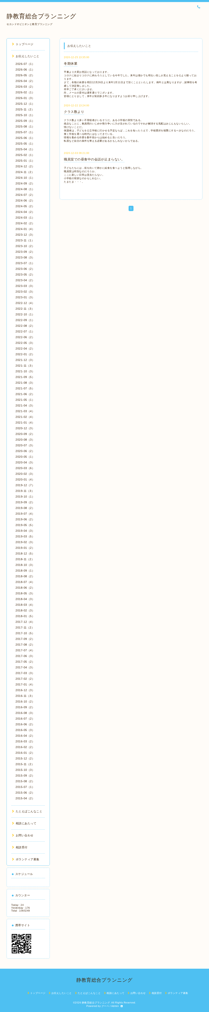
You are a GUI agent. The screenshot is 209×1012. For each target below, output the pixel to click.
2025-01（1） (25, 160)
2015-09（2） (25, 775)
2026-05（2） (25, 75)
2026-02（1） (25, 92)
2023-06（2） (25, 268)
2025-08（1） (25, 126)
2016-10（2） (25, 701)
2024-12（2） (25, 166)
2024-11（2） (25, 172)
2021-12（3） (25, 360)
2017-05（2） (25, 661)
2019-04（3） (25, 530)
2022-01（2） (25, 354)
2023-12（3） (25, 234)
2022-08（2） (25, 325)
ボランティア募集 (27, 859)
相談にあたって (26, 823)
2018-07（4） (25, 582)
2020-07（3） (25, 445)
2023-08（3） (25, 257)
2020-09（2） (25, 434)
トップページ (24, 44)
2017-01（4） (25, 684)
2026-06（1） (25, 69)
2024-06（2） (25, 200)
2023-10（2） (25, 246)
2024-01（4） (25, 229)
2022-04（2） (25, 348)
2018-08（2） (25, 576)
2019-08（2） (25, 508)
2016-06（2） (25, 724)
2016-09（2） (25, 707)
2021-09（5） (25, 377)
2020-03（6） (25, 468)
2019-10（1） (25, 496)
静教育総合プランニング (41, 16)
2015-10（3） (25, 769)
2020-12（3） (25, 428)
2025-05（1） (25, 143)
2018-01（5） (25, 616)
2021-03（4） (25, 411)
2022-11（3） (25, 308)
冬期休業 (70, 63)
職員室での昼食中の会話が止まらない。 (94, 159)
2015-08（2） (25, 781)
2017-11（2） (25, 627)
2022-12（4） (25, 303)
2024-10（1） (25, 177)
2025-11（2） (25, 109)
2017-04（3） (25, 667)
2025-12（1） (25, 103)
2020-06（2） (25, 451)
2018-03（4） (25, 604)
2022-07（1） (25, 331)
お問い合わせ (24, 835)
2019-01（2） (25, 547)
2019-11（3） (25, 490)
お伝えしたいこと (27, 56)
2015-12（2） (25, 758)
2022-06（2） (25, 337)
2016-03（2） (25, 741)
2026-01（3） (25, 98)
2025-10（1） (25, 115)
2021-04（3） (25, 405)
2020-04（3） (25, 462)
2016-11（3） (25, 695)
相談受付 (22, 847)
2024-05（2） (25, 206)
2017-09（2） (25, 639)
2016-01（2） (25, 752)
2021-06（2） (25, 394)
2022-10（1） (25, 314)
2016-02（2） (25, 747)
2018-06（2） (25, 587)
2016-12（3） (25, 690)
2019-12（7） (25, 485)
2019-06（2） (25, 519)
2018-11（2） (25, 559)
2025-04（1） (25, 149)
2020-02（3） (25, 473)
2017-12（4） (25, 621)
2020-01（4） (25, 479)
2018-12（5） (25, 553)
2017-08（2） (25, 644)
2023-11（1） (25, 240)
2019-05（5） (25, 525)
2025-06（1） (25, 137)
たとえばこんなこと (29, 811)
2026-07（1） (25, 63)
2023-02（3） (25, 291)
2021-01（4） (25, 422)
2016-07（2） (25, 718)
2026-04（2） (25, 81)
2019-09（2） (25, 502)
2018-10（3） (25, 564)
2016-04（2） (25, 735)
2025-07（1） (25, 132)
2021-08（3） (25, 382)
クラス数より (74, 111)
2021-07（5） (25, 388)
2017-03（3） (25, 673)
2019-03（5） (25, 536)
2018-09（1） (25, 570)
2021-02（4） (25, 416)
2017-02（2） (25, 678)
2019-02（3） (25, 542)
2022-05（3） (25, 342)
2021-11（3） (25, 365)
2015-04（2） (25, 798)
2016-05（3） (25, 730)
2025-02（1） (25, 155)
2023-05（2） (25, 274)
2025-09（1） (25, 120)
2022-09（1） (25, 320)
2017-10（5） (25, 633)
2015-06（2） (25, 792)
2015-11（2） (25, 764)
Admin (115, 1006)
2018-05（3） (25, 593)
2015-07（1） (25, 787)
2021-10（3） (25, 371)
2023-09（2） (25, 251)
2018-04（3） (25, 599)
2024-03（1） (25, 217)
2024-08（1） (25, 189)
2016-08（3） (25, 713)
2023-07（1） (25, 263)
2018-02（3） (25, 610)
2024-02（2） (25, 223)
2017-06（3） (25, 656)
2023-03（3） (25, 286)
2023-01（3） (25, 297)
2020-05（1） (25, 456)
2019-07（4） (25, 513)
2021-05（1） (25, 399)
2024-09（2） (25, 183)
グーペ (105, 1006)
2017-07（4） (25, 650)
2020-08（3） (25, 439)
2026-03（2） (25, 86)
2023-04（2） (25, 280)
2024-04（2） (25, 212)
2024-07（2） (25, 194)
